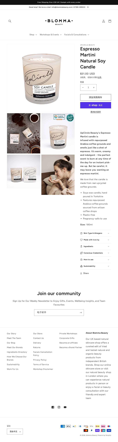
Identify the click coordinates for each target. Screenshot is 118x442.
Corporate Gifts (66, 338)
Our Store (37, 333)
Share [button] (86, 273)
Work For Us (12, 369)
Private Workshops (68, 333)
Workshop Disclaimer (43, 369)
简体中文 (13, 431)
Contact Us (38, 338)
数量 (82, 82)
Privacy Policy (40, 360)
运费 (99, 77)
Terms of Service (41, 364)
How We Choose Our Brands (17, 358)
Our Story (11, 333)
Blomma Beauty (91, 435)
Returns (36, 347)
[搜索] (10, 21)
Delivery (37, 343)
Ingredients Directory (17, 352)
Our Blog (11, 343)
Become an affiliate (68, 343)
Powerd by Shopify (104, 435)
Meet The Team (14, 338)
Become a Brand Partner (70, 347)
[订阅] (81, 312)
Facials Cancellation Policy (42, 353)
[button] (33, 35)
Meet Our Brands (15, 347)
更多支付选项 (96, 112)
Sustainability (13, 364)
